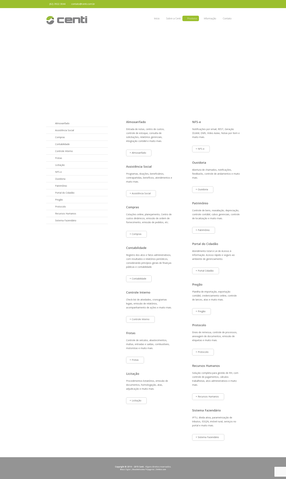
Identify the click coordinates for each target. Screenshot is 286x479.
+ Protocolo (202, 351)
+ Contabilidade (138, 278)
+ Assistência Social (140, 193)
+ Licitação (135, 400)
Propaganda (143, 469)
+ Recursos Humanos (207, 396)
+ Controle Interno (139, 319)
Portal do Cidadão (64, 192)
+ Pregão (201, 311)
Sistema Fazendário (65, 220)
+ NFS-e (200, 148)
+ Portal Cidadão (205, 270)
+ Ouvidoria (202, 189)
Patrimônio (61, 185)
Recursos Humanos (65, 213)
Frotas (58, 158)
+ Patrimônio (203, 230)
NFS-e (58, 171)
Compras (60, 137)
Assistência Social (64, 130)
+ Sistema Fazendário (207, 437)
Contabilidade (62, 144)
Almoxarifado (62, 123)
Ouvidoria (60, 178)
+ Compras (136, 234)
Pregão (59, 199)
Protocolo (60, 206)
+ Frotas (134, 359)
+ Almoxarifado (138, 152)
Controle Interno (64, 151)
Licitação (60, 164)
